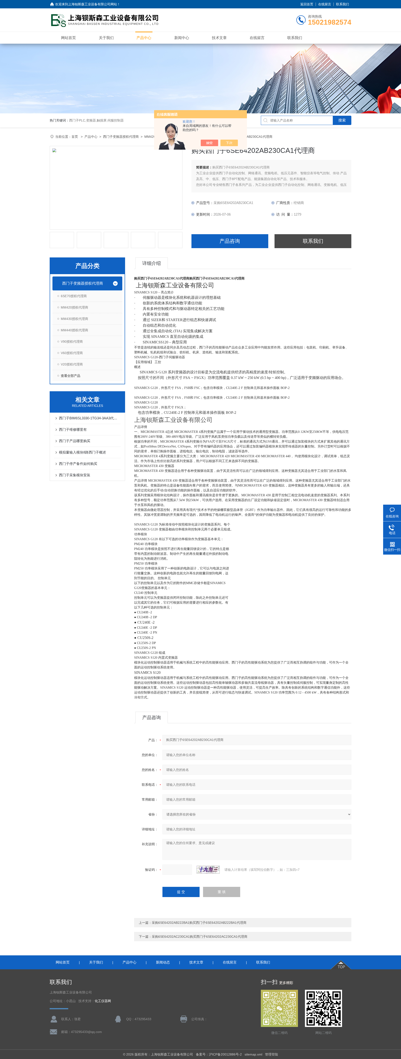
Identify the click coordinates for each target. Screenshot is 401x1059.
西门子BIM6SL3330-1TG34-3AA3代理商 (89, 418)
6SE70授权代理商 (74, 296)
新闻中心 (181, 38)
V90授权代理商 (72, 341)
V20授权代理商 (72, 364)
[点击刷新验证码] (208, 870)
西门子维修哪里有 (73, 429)
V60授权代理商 (72, 353)
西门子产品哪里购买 (74, 441)
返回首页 (306, 4)
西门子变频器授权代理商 (121, 136)
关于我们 (106, 38)
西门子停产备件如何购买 (78, 464)
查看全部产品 (70, 376)
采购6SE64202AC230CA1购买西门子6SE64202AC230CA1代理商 (199, 936)
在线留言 (324, 4)
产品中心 (143, 38)
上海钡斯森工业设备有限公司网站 (92, 4)
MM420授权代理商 (74, 307)
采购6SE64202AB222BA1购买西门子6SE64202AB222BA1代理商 (199, 922)
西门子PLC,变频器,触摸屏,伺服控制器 (96, 120)
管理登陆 (271, 1054)
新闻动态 (163, 962)
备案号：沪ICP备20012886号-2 (219, 1054)
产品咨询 (230, 241)
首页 (75, 136)
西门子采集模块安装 (74, 475)
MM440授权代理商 (74, 330)
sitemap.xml (253, 1054)
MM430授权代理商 (74, 319)
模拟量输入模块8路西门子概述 (82, 452)
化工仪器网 (103, 1001)
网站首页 (68, 38)
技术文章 (219, 38)
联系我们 (342, 4)
